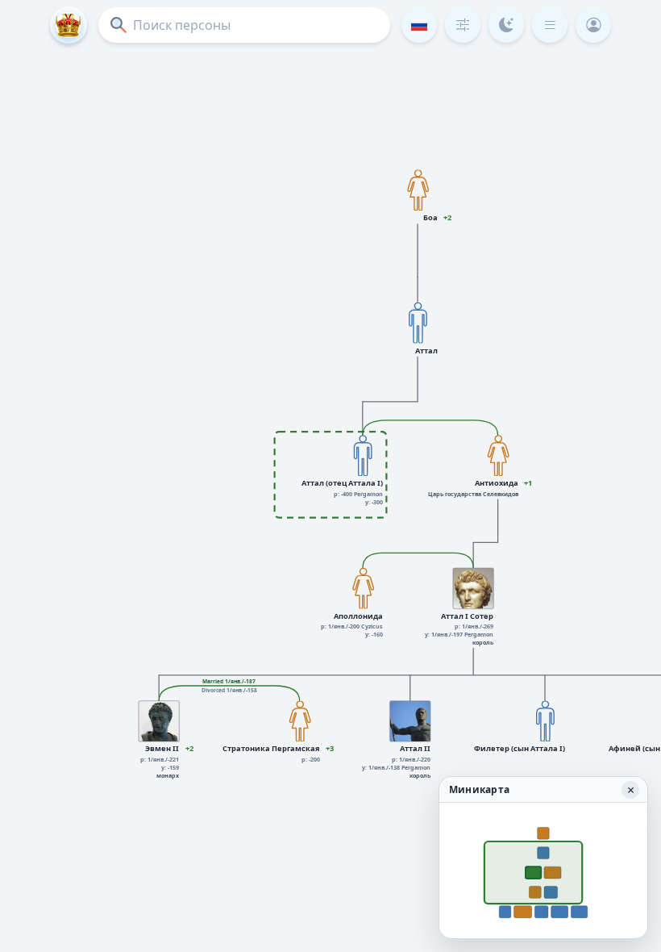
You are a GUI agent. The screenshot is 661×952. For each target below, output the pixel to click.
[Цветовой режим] (506, 25)
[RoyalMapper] (68, 25)
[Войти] (593, 25)
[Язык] (419, 25)
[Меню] (549, 25)
